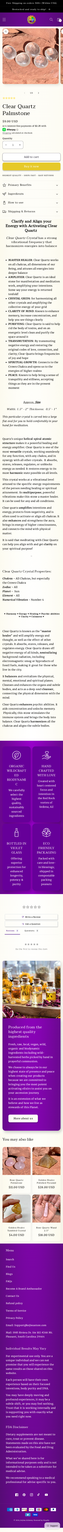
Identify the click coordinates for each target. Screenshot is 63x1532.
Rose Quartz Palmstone (16, 1181)
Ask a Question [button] (32, 924)
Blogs (9, 1274)
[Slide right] (38, 93)
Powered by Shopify (42, 1520)
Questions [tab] (29, 930)
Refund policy (14, 1303)
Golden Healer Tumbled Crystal (16, 1229)
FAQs (9, 1281)
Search (10, 1259)
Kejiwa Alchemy (26, 1520)
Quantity (7, 138)
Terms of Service (16, 1310)
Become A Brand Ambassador (24, 1288)
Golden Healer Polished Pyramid (46, 1181)
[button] (4, 19)
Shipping (6, 133)
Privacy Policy (14, 1317)
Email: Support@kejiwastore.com (26, 1325)
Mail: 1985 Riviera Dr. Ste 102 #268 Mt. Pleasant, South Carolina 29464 (29, 1334)
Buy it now (31, 166)
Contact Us (12, 1296)
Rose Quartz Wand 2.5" (46, 1229)
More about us (23, 1118)
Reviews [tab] (10, 930)
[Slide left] (24, 93)
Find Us (10, 1266)
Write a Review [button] (33, 917)
